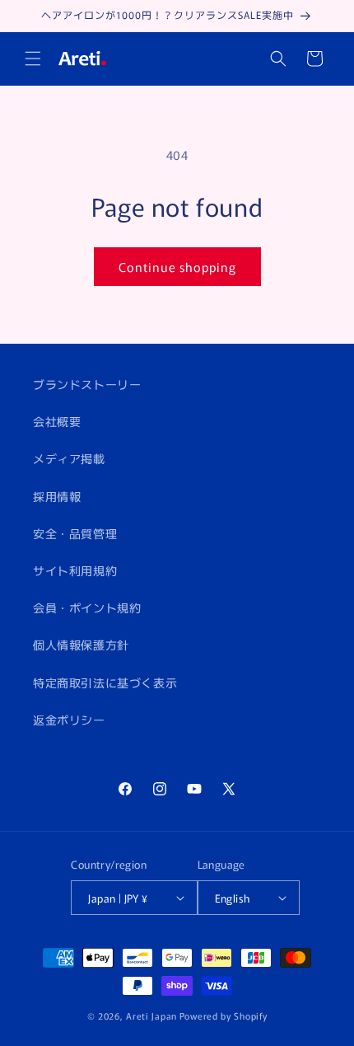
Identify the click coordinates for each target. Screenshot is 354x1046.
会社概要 (57, 421)
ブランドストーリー (87, 384)
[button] (33, 58)
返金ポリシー (69, 719)
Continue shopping (177, 266)
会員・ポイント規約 (87, 607)
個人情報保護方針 (81, 644)
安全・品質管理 (75, 533)
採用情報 (57, 496)
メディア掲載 (69, 458)
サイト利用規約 (75, 570)
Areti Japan (151, 1015)
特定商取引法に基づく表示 (105, 682)
